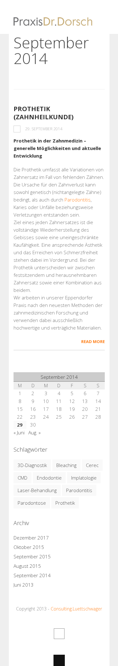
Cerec (92, 465)
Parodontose (32, 503)
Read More (93, 341)
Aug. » (34, 432)
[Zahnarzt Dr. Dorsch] (53, 22)
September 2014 (32, 575)
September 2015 (32, 556)
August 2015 (27, 566)
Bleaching (66, 465)
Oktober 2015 (29, 547)
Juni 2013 (24, 585)
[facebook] (59, 633)
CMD (22, 478)
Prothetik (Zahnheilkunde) (44, 113)
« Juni (19, 432)
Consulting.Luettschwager (76, 609)
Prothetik (65, 503)
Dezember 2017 (31, 537)
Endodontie (49, 478)
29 (20, 425)
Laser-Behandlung (37, 490)
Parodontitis (78, 199)
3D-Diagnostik (32, 465)
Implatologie (84, 478)
